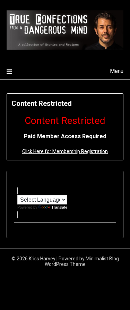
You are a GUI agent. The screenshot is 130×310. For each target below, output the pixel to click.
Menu (116, 71)
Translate (59, 207)
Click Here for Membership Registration (65, 151)
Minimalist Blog (102, 258)
